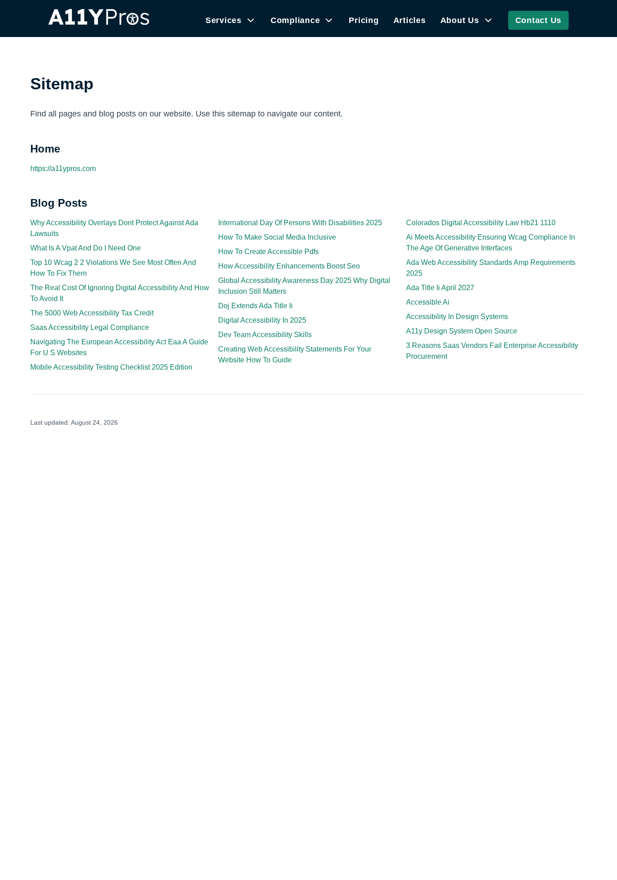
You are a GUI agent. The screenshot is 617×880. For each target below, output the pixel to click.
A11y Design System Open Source (461, 331)
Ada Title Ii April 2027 (440, 288)
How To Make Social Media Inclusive (277, 237)
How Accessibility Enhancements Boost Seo (289, 266)
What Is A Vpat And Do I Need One (85, 248)
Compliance (295, 20)
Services (224, 20)
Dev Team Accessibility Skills (265, 334)
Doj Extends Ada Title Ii (255, 306)
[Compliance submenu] (328, 20)
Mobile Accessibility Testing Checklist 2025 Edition (111, 367)
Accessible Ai (427, 302)
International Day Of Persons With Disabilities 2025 (300, 223)
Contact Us (538, 20)
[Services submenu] (250, 20)
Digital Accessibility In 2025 (262, 320)
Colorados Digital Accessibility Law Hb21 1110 (481, 223)
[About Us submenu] (488, 20)
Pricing (364, 20)
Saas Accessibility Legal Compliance (89, 327)
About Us (459, 20)
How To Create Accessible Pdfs (268, 251)
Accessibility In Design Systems (457, 316)
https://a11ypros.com (63, 168)
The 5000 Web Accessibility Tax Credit (92, 313)
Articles (409, 20)
